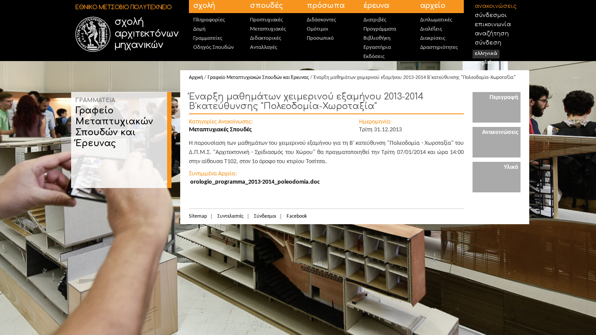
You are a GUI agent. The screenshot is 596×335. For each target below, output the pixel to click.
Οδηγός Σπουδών (213, 47)
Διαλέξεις (431, 29)
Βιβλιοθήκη (376, 38)
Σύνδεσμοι (491, 15)
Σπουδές (266, 6)
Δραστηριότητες (439, 47)
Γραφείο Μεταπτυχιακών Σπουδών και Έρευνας (258, 77)
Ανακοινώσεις (496, 6)
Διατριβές (374, 20)
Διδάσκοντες (321, 20)
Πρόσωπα (326, 6)
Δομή (199, 29)
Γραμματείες (207, 38)
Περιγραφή (504, 97)
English (484, 62)
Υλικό (511, 167)
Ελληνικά (486, 53)
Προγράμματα (379, 29)
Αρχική (196, 77)
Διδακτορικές (265, 38)
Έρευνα (376, 6)
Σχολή (204, 6)
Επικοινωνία (493, 24)
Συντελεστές (230, 216)
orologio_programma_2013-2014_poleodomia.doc (255, 182)
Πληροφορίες (209, 20)
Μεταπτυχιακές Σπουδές (220, 129)
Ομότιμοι (318, 29)
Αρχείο (432, 6)
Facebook (297, 216)
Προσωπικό (320, 38)
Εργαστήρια (377, 47)
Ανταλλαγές (263, 47)
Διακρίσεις (432, 38)
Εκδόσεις (373, 56)
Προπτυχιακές (266, 20)
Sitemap (198, 216)
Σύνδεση (488, 43)
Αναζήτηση (492, 34)
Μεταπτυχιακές (268, 29)
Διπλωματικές (436, 20)
